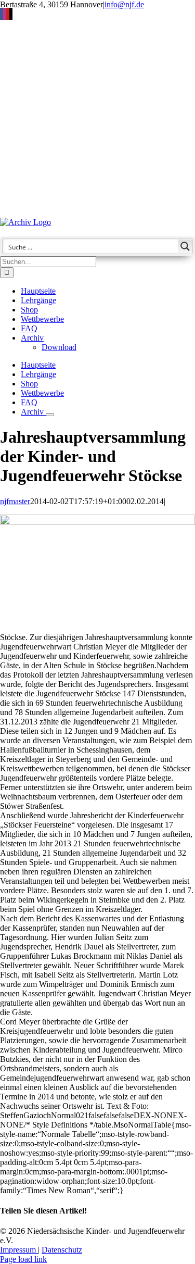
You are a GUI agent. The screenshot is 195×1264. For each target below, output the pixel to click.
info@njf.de (124, 4)
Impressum (19, 1249)
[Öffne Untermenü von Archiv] (50, 414)
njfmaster (15, 501)
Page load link (23, 1259)
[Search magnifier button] (185, 246)
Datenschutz (62, 1249)
